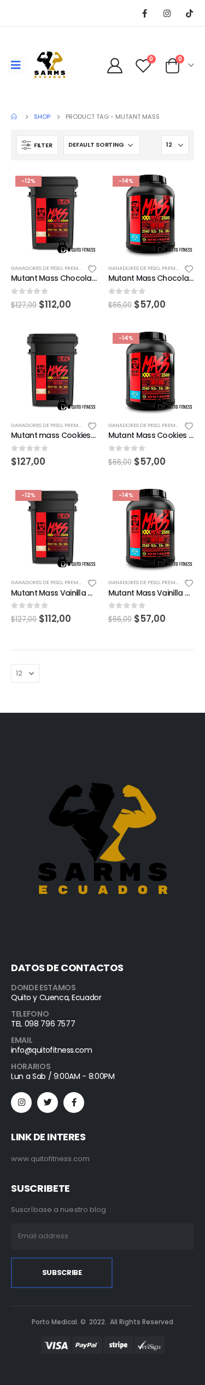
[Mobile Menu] (19, 65)
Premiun (76, 268)
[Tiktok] (189, 13)
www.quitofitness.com (50, 1158)
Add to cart (79, 189)
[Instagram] (167, 13)
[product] (54, 371)
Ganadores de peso (36, 268)
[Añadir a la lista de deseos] (92, 268)
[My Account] (115, 65)
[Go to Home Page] (15, 116)
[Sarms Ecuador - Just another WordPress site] (50, 65)
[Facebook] (144, 13)
